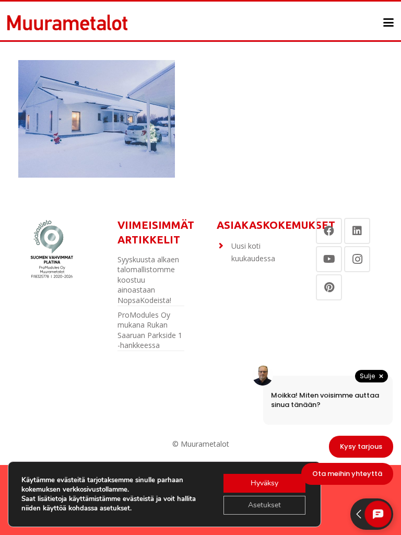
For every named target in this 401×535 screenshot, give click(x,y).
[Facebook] (329, 231)
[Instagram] (357, 259)
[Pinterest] (329, 287)
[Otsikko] (67, 22)
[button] (388, 22)
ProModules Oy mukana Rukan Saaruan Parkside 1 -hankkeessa (149, 330)
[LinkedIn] (357, 231)
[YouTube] (329, 259)
